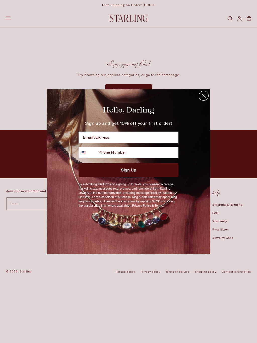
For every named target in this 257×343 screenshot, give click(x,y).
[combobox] (87, 152)
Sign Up (128, 170)
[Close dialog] (203, 95)
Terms (159, 205)
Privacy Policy (141, 205)
